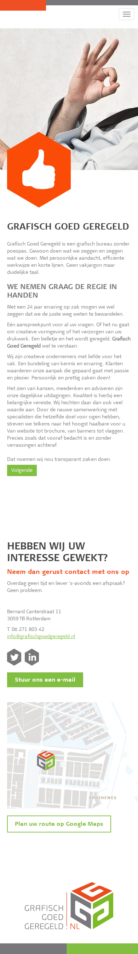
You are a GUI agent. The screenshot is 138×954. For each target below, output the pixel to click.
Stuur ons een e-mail (45, 680)
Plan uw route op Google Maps (59, 824)
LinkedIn (32, 657)
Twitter (14, 657)
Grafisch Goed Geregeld (68, 227)
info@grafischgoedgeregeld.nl (41, 636)
